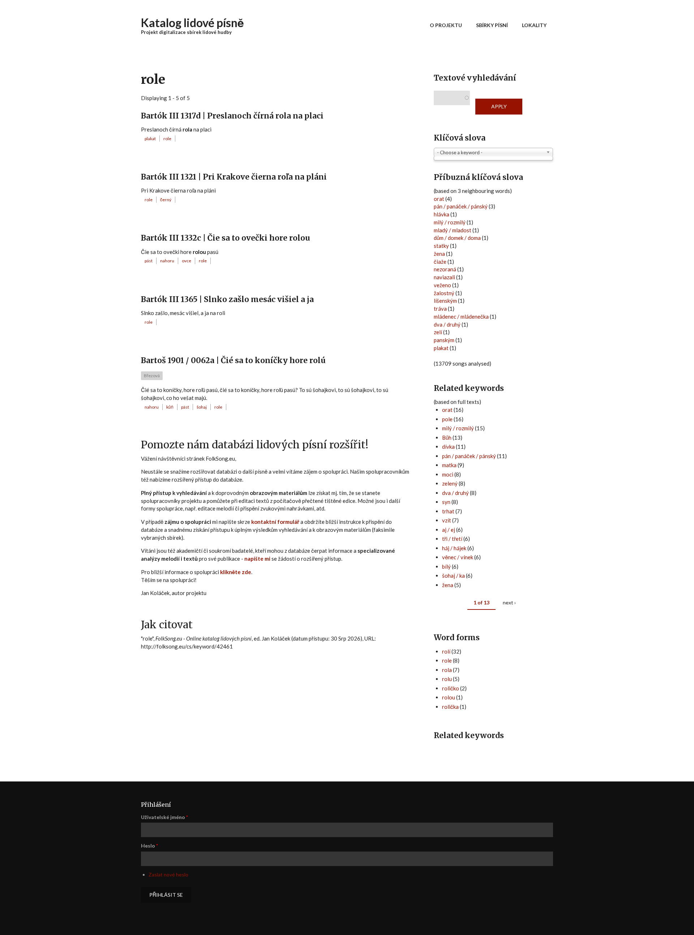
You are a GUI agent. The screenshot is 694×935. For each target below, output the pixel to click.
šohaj (202, 407)
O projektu (446, 25)
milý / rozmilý (450, 222)
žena (439, 253)
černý (165, 199)
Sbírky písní (492, 25)
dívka (448, 446)
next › (509, 602)
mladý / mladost (452, 230)
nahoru (167, 260)
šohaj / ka (453, 575)
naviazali (444, 277)
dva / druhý (447, 324)
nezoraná (445, 269)
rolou (448, 697)
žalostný (444, 293)
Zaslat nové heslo (168, 874)
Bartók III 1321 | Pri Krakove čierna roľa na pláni (234, 177)
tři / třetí (452, 538)
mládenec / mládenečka (461, 316)
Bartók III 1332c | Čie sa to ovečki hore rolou (225, 238)
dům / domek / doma (457, 237)
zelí (438, 332)
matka (449, 465)
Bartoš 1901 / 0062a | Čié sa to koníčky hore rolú (233, 360)
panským (444, 340)
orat (439, 198)
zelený (450, 483)
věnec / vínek (457, 557)
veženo (442, 285)
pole (447, 419)
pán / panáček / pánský (461, 206)
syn (446, 502)
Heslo (149, 846)
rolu (447, 679)
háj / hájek (454, 548)
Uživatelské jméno (164, 817)
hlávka (441, 214)
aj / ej (448, 529)
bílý (446, 566)
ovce (186, 260)
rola (447, 670)
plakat (150, 138)
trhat (448, 511)
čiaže (440, 261)
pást (149, 260)
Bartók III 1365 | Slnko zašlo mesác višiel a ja (227, 299)
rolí (446, 651)
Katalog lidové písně (192, 23)
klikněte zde (235, 572)
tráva (440, 308)
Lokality (534, 25)
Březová (152, 375)
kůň (170, 407)
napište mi (257, 558)
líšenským (445, 300)
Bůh (446, 437)
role (167, 138)
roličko (450, 688)
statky (441, 245)
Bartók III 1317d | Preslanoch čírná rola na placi (232, 116)
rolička (450, 706)
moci (447, 474)
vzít (446, 520)
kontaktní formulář (275, 521)
